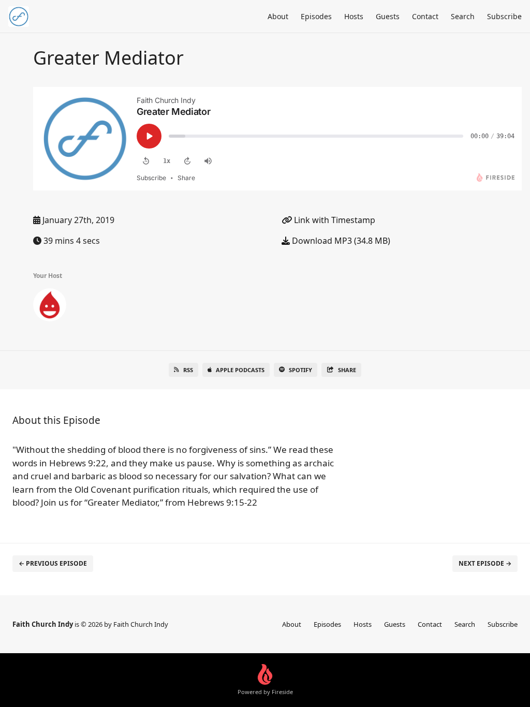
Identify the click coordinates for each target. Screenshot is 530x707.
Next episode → (485, 563)
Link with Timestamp (333, 220)
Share (347, 370)
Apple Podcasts (240, 370)
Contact (425, 16)
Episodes (316, 16)
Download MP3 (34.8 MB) (340, 240)
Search (463, 16)
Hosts (353, 16)
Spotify (300, 370)
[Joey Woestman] (49, 307)
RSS (188, 370)
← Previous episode (53, 563)
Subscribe (504, 16)
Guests (388, 16)
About (278, 16)
